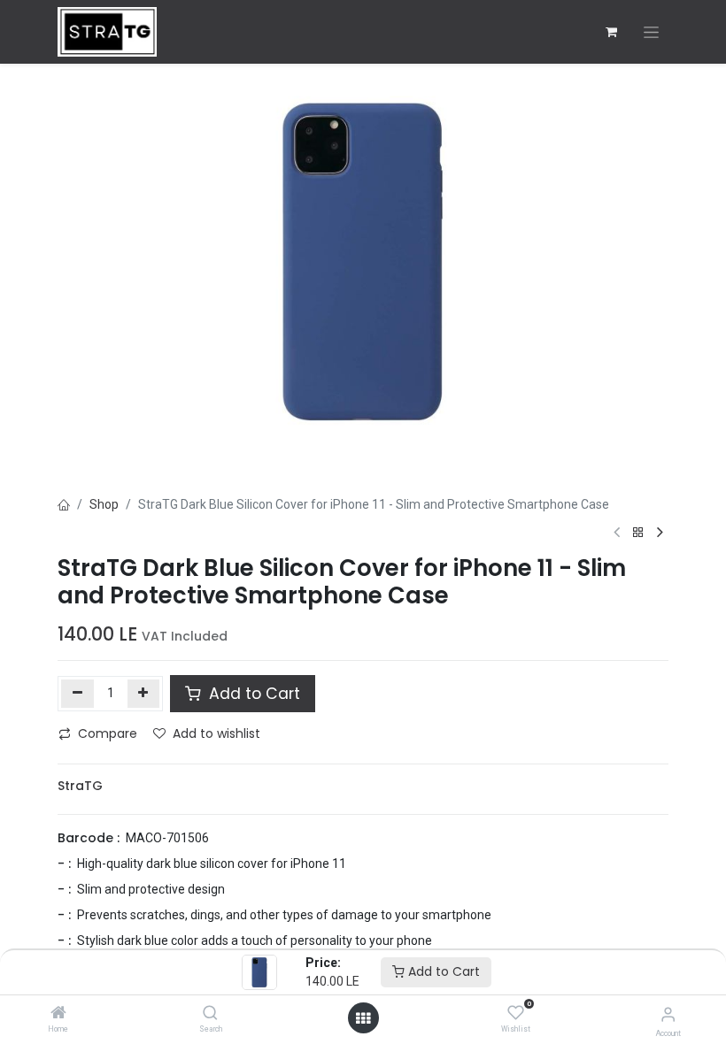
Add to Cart (442, 971)
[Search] (210, 1014)
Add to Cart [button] (252, 693)
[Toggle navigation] (651, 32)
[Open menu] (363, 1018)
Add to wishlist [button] (216, 733)
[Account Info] (668, 1014)
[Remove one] (77, 693)
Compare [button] (107, 733)
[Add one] (143, 693)
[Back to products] (638, 533)
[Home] (58, 1014)
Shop (104, 504)
